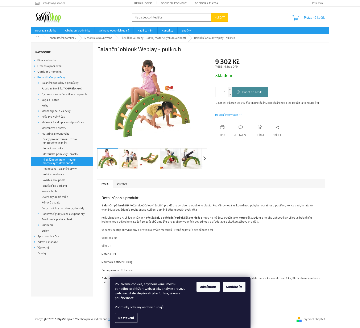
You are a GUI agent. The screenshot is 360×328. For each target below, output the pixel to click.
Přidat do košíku (252, 92)
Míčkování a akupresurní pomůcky (63, 122)
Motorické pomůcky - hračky (60, 154)
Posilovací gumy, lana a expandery (63, 214)
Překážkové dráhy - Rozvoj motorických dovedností (59, 161)
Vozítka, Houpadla (54, 180)
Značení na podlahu (55, 186)
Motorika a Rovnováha (55, 134)
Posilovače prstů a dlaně (57, 219)
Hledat (220, 17)
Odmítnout (208, 287)
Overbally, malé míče (55, 197)
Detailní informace (226, 115)
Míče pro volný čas (53, 117)
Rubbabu (47, 225)
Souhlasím (234, 287)
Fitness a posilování (49, 66)
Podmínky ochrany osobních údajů (139, 307)
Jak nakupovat (143, 3)
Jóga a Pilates (50, 100)
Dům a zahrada (46, 60)
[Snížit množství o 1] (230, 94)
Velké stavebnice (53, 174)
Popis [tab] (105, 184)
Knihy (45, 106)
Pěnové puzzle (51, 203)
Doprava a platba (206, 3)
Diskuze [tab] (122, 184)
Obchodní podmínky (174, 3)
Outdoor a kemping (49, 72)
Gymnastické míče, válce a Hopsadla (64, 94)
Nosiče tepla (49, 191)
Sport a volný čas (48, 236)
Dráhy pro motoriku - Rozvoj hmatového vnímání (60, 141)
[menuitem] (46, 30)
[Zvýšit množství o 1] (230, 89)
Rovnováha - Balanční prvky (60, 169)
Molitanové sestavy (54, 128)
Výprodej (43, 247)
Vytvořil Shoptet (315, 319)
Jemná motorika (53, 148)
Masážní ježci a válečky (56, 111)
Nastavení (126, 318)
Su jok (45, 231)
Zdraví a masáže (47, 242)
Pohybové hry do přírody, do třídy (63, 208)
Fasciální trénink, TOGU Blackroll (62, 89)
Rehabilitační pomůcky (51, 77)
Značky (41, 253)
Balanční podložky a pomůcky (60, 83)
